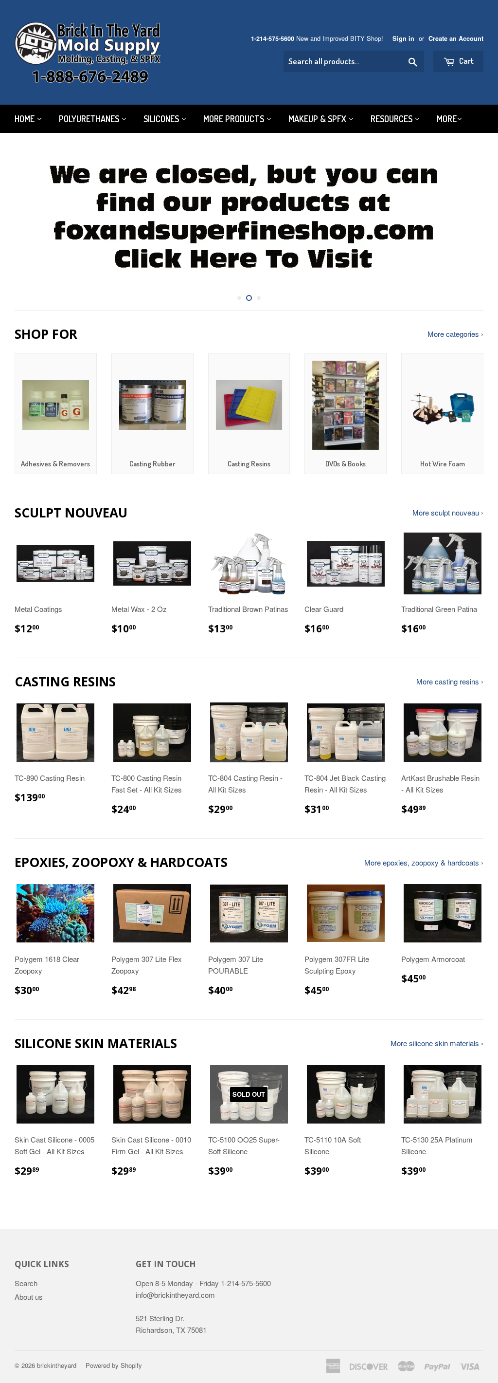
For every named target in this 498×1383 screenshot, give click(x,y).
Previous (30, 218)
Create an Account (455, 38)
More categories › (455, 334)
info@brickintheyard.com (175, 1295)
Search (26, 1283)
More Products (234, 118)
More (447, 118)
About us (29, 1296)
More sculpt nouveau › (447, 512)
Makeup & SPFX (318, 118)
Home (25, 118)
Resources (392, 118)
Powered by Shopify (114, 1365)
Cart (466, 60)
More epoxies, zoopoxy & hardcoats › (423, 862)
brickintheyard (56, 1365)
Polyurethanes (90, 118)
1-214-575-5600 (272, 38)
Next (468, 218)
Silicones (162, 118)
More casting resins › (449, 681)
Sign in (403, 38)
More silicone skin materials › (437, 1043)
